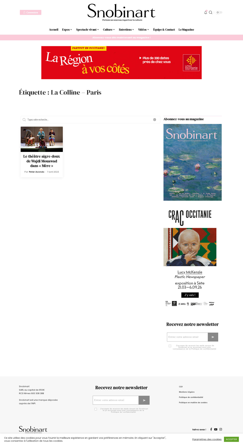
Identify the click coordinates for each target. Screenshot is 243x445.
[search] (210, 12)
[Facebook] (211, 429)
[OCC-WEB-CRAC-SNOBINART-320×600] (189, 261)
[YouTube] (215, 429)
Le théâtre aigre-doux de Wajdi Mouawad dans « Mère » (41, 161)
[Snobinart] (121, 12)
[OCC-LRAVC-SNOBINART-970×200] (121, 62)
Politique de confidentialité (203, 349)
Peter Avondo (36, 171)
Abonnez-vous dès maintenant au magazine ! (121, 37)
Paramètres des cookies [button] (207, 439)
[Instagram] (220, 429)
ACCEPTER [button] (231, 439)
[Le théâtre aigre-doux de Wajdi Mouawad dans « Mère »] (42, 139)
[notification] (205, 12)
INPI (33, 403)
